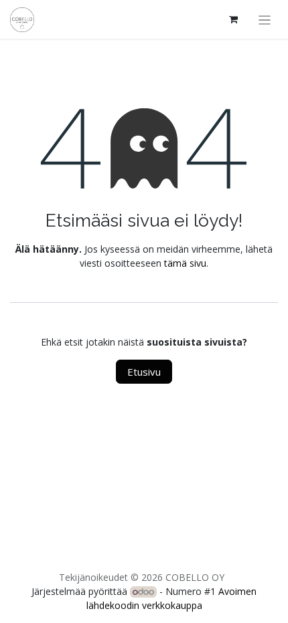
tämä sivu (185, 263)
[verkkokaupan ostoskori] (234, 19)
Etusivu (144, 371)
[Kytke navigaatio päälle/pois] (265, 19)
